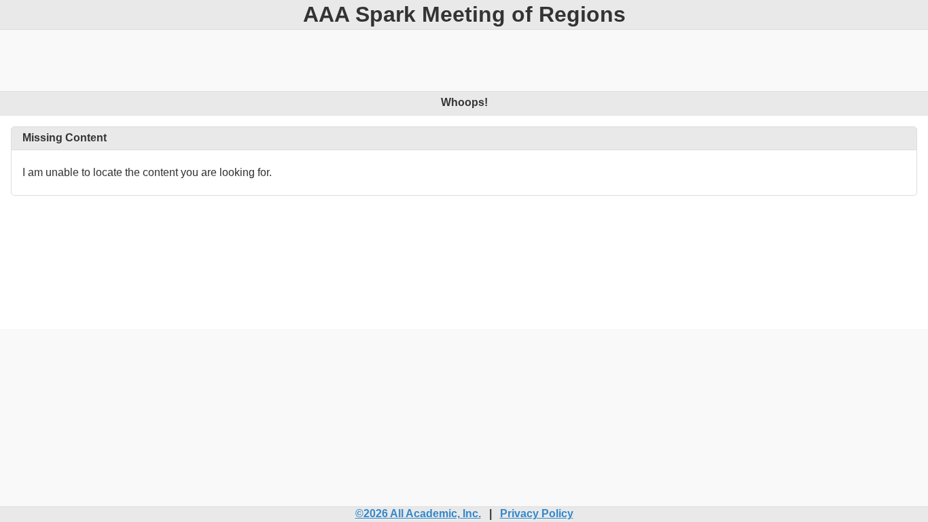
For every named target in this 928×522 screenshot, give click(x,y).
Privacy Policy (536, 513)
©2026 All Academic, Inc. (418, 513)
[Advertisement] (464, 60)
